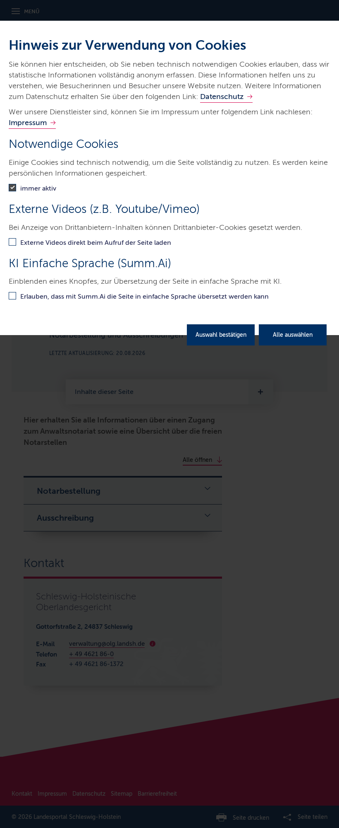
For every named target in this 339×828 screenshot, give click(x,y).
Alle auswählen (293, 334)
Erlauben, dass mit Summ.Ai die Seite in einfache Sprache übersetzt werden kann (144, 296)
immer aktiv (38, 188)
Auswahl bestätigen (221, 334)
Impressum (28, 122)
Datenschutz (222, 96)
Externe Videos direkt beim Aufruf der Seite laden (95, 242)
